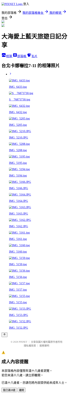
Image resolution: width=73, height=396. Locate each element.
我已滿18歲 (9, 390)
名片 (34, 56)
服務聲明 (44, 345)
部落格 (22, 56)
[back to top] (4, 334)
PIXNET (23, 341)
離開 (21, 390)
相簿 (9, 56)
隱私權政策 (30, 345)
